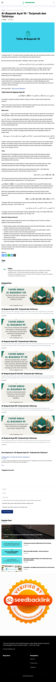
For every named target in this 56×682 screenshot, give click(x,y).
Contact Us (33, 667)
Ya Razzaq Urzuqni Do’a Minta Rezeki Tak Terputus (37, 543)
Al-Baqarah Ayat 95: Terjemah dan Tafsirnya (19, 438)
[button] (54, 3)
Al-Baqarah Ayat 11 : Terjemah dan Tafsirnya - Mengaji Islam (15, 457)
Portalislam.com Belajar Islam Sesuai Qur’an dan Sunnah (39, 567)
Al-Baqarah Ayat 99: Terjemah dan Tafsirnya (19, 341)
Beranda (3, 10)
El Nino (4, 19)
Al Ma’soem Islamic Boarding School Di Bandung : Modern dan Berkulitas (23, 534)
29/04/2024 (4, 458)
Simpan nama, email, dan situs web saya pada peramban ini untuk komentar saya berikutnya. (22, 500)
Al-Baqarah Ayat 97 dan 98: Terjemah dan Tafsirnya (22, 374)
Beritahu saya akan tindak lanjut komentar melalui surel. (18, 503)
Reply (2, 465)
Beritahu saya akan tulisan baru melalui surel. (15, 507)
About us (32, 659)
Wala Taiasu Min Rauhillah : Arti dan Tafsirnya (36, 551)
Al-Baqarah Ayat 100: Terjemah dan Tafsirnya (19, 309)
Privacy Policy (33, 663)
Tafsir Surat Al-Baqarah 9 (18, 88)
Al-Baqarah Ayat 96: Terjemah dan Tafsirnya (19, 406)
